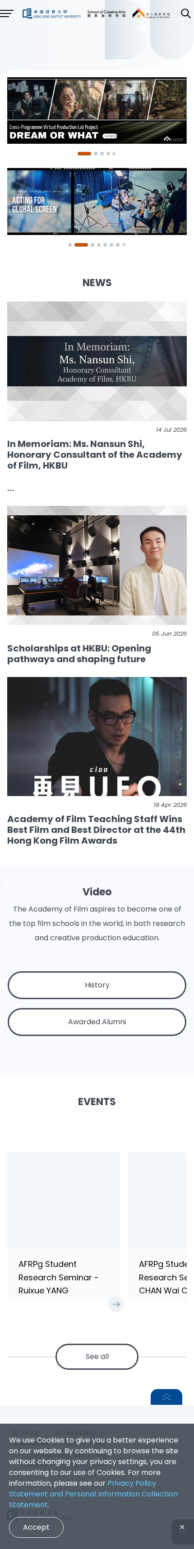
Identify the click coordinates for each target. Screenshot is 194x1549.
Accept (36, 1527)
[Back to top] (166, 1397)
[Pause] (114, 153)
